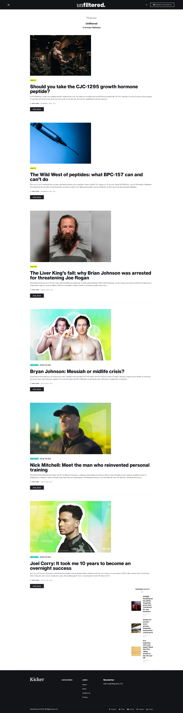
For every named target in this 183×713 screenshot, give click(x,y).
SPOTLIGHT (34, 365)
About (84, 684)
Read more (37, 109)
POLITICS (34, 266)
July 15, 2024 (45, 383)
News (84, 689)
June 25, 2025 (45, 289)
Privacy (85, 697)
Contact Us (86, 693)
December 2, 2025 (46, 103)
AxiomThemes (34, 709)
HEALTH (33, 80)
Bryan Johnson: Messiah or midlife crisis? (77, 371)
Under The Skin (45, 365)
